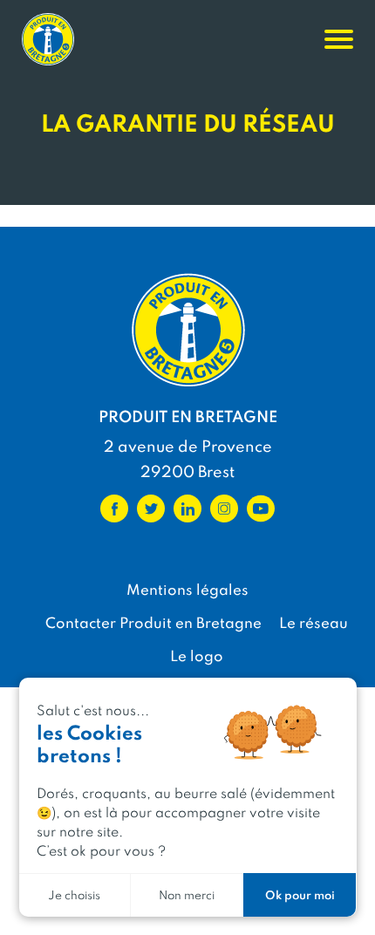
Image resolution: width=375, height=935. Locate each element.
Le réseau (313, 621)
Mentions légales (187, 588)
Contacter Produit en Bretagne (153, 621)
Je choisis (74, 894)
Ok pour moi (300, 894)
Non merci (187, 894)
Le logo (196, 655)
